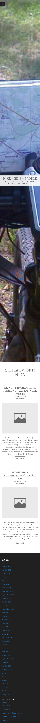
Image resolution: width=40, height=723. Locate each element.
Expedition (6, 720)
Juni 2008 (5, 673)
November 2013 (7, 637)
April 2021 (5, 584)
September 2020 (8, 591)
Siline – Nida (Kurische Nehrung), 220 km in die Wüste (20, 390)
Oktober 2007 (7, 680)
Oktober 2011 (6, 666)
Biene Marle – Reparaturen (12, 713)
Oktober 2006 (7, 691)
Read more (20, 458)
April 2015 (5, 616)
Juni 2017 (5, 605)
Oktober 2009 (7, 669)
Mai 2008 (5, 677)
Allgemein (5, 702)
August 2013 (6, 641)
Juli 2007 (5, 684)
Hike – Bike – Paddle (20, 178)
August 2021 (6, 573)
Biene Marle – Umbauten (11, 716)
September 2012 (8, 659)
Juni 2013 (5, 645)
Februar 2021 (6, 588)
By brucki (20, 398)
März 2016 (5, 613)
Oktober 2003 (7, 694)
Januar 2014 (6, 634)
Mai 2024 (5, 563)
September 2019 (8, 595)
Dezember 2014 (7, 620)
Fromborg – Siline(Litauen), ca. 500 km (20, 475)
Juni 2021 (5, 577)
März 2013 (5, 652)
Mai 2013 (5, 648)
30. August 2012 (20, 481)
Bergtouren (6, 709)
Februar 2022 (7, 566)
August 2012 (6, 662)
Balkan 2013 (6, 706)
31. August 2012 (20, 397)
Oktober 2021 (7, 570)
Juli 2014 (5, 623)
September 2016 (8, 609)
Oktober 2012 (7, 655)
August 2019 (6, 598)
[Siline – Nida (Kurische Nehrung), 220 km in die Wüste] (20, 418)
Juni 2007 (5, 687)
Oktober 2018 (7, 602)
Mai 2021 (5, 581)
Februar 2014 (6, 630)
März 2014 (5, 627)
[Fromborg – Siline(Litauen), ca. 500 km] (20, 502)
